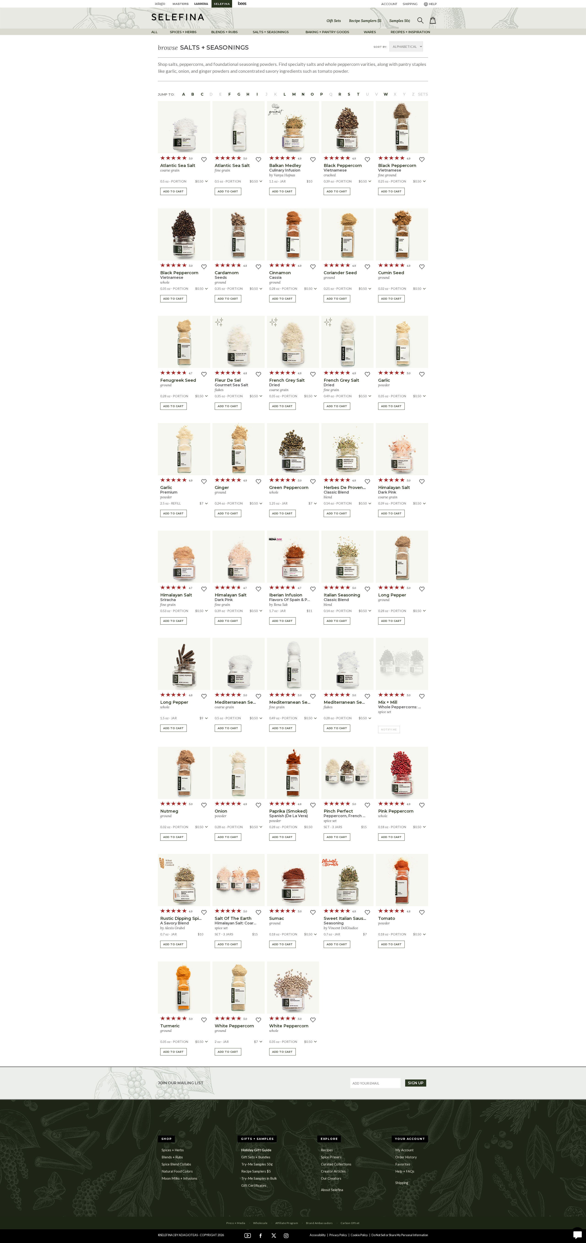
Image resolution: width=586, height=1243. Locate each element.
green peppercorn (289, 487)
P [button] (321, 94)
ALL (154, 32)
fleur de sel (228, 380)
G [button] (238, 94)
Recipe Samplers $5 (365, 20)
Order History (406, 1157)
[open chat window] (577, 1234)
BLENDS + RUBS (224, 32)
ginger (222, 487)
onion (221, 811)
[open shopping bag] (432, 20)
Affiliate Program (286, 1223)
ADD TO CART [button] (173, 191)
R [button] (340, 94)
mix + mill (387, 702)
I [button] (257, 94)
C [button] (202, 94)
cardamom (227, 272)
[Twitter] (273, 1235)
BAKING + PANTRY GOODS (327, 32)
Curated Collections (336, 1164)
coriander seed (340, 272)
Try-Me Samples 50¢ (257, 1164)
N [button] (303, 94)
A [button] (183, 94)
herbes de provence (346, 487)
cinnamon (280, 272)
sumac (276, 918)
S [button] (349, 94)
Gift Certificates (253, 1185)
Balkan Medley (285, 165)
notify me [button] (389, 729)
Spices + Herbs (173, 1150)
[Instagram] (286, 1235)
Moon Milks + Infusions (179, 1178)
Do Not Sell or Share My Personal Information (400, 1235)
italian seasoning (342, 595)
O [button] (312, 94)
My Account (404, 1150)
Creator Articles (333, 1171)
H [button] (248, 94)
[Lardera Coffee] (201, 4)
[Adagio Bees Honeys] (242, 4)
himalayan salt (394, 487)
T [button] (358, 94)
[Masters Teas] (180, 4)
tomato (386, 918)
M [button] (294, 94)
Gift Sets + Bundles (255, 1157)
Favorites (402, 1164)
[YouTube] (248, 1235)
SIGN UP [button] (415, 1083)
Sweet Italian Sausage (348, 918)
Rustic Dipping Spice (182, 918)
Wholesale (260, 1223)
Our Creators (331, 1178)
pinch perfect (338, 811)
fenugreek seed (178, 380)
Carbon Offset (350, 1223)
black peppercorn (343, 165)
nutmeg (169, 811)
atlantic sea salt (177, 165)
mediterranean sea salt (240, 702)
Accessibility (318, 1235)
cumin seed (391, 272)
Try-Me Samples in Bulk (259, 1178)
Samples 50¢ (399, 20)
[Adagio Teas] (160, 4)
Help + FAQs (404, 1171)
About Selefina (332, 1190)
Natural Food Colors (177, 1171)
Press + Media (235, 1223)
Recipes (327, 1150)
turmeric (170, 1025)
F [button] (229, 94)
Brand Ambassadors (319, 1223)
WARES (370, 32)
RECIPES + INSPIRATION (410, 32)
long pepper (392, 595)
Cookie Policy (359, 1235)
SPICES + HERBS (183, 32)
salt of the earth (233, 918)
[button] (184, 127)
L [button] (285, 94)
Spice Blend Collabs (176, 1164)
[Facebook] (260, 1235)
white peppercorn (234, 1025)
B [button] (192, 94)
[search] (420, 20)
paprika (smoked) (288, 811)
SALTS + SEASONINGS (271, 32)
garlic (384, 380)
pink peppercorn (396, 811)
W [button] (386, 94)
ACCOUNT (389, 4)
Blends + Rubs (172, 1157)
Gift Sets (334, 20)
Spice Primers (331, 1157)
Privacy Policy (338, 1235)
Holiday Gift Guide (256, 1150)
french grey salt (287, 380)
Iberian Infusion (285, 595)
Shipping (401, 1183)
